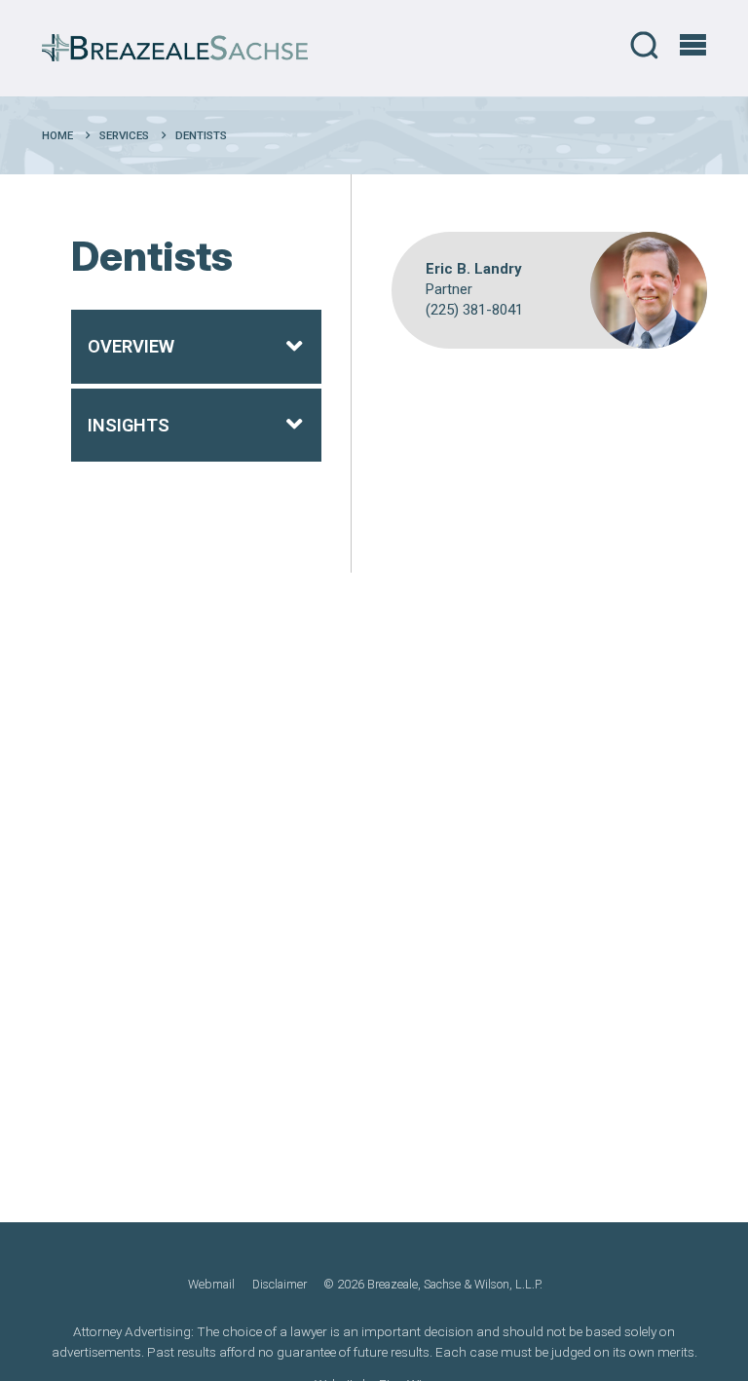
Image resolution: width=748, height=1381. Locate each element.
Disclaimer (279, 1284)
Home (57, 135)
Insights (128, 425)
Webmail (211, 1284)
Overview (131, 346)
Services (124, 135)
